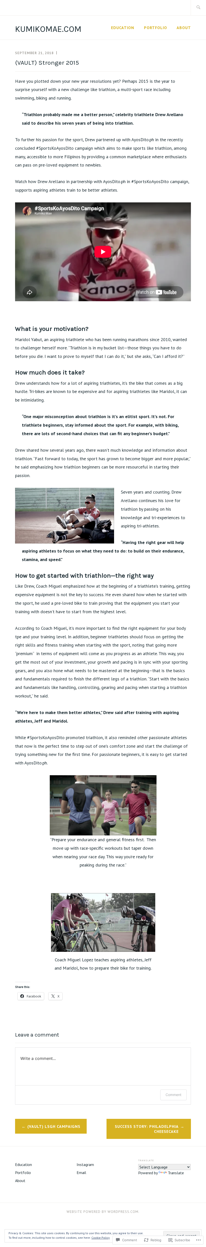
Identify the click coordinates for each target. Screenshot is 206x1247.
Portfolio (155, 27)
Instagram (85, 1164)
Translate (176, 1172)
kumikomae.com (48, 29)
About (184, 27)
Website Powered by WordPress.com (102, 1211)
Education (122, 27)
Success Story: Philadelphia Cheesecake (147, 1129)
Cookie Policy (100, 1237)
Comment (173, 1095)
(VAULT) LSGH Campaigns (53, 1126)
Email (81, 1172)
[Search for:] (198, 7)
